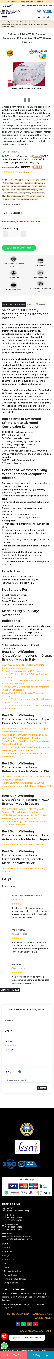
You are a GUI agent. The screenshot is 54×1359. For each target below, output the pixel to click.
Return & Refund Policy (15, 1279)
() (47, 16)
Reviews (43, 304)
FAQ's (31, 304)
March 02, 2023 (20, 968)
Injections (11, 22)
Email (8, 1031)
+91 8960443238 (14, 1217)
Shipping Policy (11, 1283)
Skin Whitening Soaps (21, 1297)
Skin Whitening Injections (33, 196)
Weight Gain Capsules (33, 1304)
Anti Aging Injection (39, 180)
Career (7, 1267)
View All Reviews (10, 990)
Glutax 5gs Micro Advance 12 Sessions (22, 671)
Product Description (15, 304)
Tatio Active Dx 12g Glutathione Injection (23, 844)
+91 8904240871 (14, 1220)
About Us (8, 1251)
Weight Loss (8, 1307)
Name (9, 1020)
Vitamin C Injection (11, 199)
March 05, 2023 (20, 934)
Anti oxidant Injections (13, 183)
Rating (8, 1041)
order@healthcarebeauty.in (20, 1236)
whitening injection (29, 199)
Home (4, 22)
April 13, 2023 (19, 900)
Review (9, 1050)
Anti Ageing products (18, 180)
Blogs (6, 1255)
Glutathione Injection (20, 186)
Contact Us (9, 1259)
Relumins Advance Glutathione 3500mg (23, 783)
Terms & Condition (12, 1271)
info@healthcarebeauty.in (19, 1239)
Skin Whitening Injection (25, 22)
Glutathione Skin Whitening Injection (27, 189)
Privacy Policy (10, 1275)
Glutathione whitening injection (16, 193)
